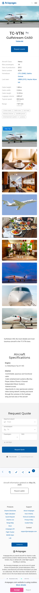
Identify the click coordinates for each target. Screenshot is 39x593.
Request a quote (19, 49)
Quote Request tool (27, 457)
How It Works (29, 514)
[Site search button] (32, 3)
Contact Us (19, 544)
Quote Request (10, 517)
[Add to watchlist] (29, 472)
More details (21, 585)
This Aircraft (13, 457)
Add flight (9, 442)
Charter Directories (10, 510)
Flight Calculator (10, 514)
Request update (19, 491)
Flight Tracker (10, 532)
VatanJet (19, 41)
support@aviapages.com (29, 531)
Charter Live (10, 520)
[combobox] (19, 422)
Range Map (10, 523)
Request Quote (19, 450)
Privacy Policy (29, 520)
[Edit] (16, 472)
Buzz (10, 526)
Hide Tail (7, 129)
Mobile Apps (10, 535)
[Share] (22, 472)
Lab (10, 538)
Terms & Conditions (29, 517)
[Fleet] (9, 472)
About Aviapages (29, 510)
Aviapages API (10, 529)
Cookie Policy (29, 523)
